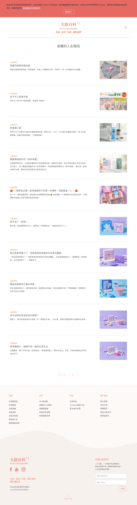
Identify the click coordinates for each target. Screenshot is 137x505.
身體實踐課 (43, 408)
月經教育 (12, 405)
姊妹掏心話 (13, 419)
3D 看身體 (43, 401)
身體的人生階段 (45, 405)
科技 (69, 32)
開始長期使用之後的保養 (22, 284)
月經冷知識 (13, 415)
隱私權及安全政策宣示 (32, 8)
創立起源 (103, 401)
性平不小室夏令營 (19, 96)
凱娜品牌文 (104, 415)
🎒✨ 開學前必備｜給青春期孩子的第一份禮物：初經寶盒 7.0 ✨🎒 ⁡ (44, 190)
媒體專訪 (103, 408)
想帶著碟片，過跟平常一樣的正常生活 (29, 346)
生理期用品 (13, 401)
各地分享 (103, 405)
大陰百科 (13, 62)
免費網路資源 (44, 415)
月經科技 (73, 401)
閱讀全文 (32, 260)
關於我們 (77, 32)
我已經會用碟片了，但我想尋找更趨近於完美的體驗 (35, 252)
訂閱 (122, 488)
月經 (58, 32)
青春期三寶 (15, 127)
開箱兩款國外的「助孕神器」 (24, 159)
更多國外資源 (75, 408)
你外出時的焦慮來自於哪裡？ (24, 315)
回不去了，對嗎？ (19, 221)
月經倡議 (12, 408)
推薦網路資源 (14, 423)
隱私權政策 (15, 481)
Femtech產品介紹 (77, 405)
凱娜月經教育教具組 (20, 65)
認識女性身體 (44, 412)
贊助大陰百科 (105, 412)
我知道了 (68, 12)
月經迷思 (12, 412)
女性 (64, 32)
